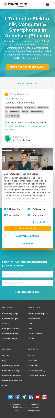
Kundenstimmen (35, 333)
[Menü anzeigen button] (48, 4)
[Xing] (24, 398)
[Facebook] (17, 398)
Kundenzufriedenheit (11, 375)
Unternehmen (34, 318)
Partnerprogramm (10, 333)
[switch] (29, 209)
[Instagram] (44, 398)
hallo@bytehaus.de (35, 126)
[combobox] (27, 274)
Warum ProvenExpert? (37, 313)
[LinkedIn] (31, 398)
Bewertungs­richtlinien (11, 380)
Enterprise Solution (10, 328)
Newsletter (32, 360)
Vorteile (5, 323)
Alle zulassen (27, 228)
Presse (30, 355)
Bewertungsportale (10, 365)
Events (5, 385)
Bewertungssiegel (10, 313)
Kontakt (31, 338)
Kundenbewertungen (11, 370)
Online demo (33, 365)
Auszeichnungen (9, 338)
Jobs (29, 328)
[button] (28, 136)
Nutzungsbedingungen (20, 405)
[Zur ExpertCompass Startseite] (19, 4)
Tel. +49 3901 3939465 (15, 126)
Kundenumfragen (9, 318)
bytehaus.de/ (10, 129)
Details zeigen (40, 222)
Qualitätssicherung (21, 407)
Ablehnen (27, 243)
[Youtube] (37, 398)
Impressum (34, 407)
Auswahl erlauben (27, 236)
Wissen (5, 355)
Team (30, 323)
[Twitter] (10, 398)
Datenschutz (34, 405)
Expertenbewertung (36, 370)
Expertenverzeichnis (36, 375)
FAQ (4, 360)
